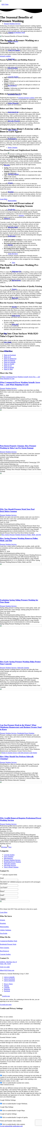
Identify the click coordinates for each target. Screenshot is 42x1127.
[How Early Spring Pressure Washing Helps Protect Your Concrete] (21, 626)
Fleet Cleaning (4, 947)
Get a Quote (7, 342)
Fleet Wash (11, 59)
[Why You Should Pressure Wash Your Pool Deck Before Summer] (21, 473)
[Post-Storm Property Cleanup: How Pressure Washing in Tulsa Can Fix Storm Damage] (21, 410)
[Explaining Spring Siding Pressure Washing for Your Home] (21, 564)
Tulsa (13, 262)
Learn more (8, 1004)
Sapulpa (14, 307)
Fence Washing (8, 856)
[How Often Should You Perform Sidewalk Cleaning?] (18, 753)
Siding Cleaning (13, 130)
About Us (7, 218)
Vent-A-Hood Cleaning (11, 867)
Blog (5, 333)
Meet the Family (13, 227)
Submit (3, 899)
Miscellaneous (8, 858)
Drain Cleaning (12, 147)
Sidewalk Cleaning (14, 121)
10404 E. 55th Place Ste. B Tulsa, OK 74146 (8, 962)
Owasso (14, 289)
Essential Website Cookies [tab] (8, 1037)
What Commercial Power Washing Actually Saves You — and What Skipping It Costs (20, 383)
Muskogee (15, 298)
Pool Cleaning (12, 138)
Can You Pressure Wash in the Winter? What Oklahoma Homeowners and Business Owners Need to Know (21, 727)
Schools (10, 183)
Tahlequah (15, 324)
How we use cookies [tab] (6, 1017)
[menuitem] (14, 351)
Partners (10, 245)
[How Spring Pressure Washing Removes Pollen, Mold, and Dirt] (20, 534)
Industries (7, 165)
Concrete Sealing (13, 77)
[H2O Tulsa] (4, 4)
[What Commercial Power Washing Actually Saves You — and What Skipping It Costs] (21, 378)
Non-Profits (11, 209)
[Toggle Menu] (1, 13)
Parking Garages (13, 41)
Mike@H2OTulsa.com (7, 970)
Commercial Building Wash (16, 32)
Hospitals (11, 192)
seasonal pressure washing (26, 98)
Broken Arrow (16, 280)
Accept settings (4, 1126)
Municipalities (12, 200)
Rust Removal (12, 85)
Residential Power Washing (25, 733)
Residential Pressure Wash (8, 944)
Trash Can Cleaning (14, 50)
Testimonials (12, 236)
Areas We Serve (13, 254)
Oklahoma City (16, 271)
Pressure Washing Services (12, 23)
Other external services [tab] (7, 1084)
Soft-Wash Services (10, 865)
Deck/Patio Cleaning (14, 94)
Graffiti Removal (13, 103)
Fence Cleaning (12, 68)
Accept (2, 1004)
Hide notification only (16, 1126)
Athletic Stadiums (13, 174)
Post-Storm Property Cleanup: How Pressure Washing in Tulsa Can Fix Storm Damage (18, 447)
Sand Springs (16, 315)
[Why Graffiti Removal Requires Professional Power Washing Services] (21, 782)
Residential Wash (13, 112)
